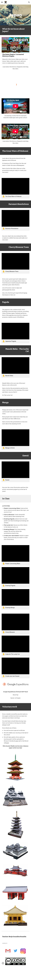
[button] (2, 2)
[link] (16, 188)
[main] (16, 15)
